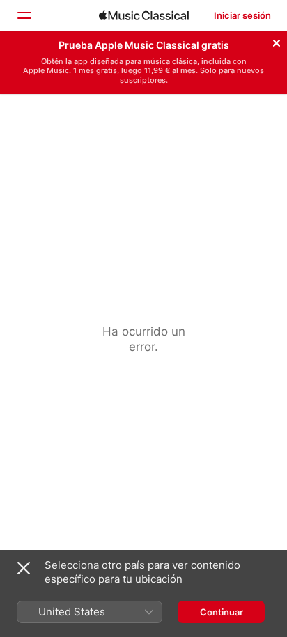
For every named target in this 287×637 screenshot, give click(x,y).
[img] (144, 15)
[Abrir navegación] (23, 15)
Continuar (221, 612)
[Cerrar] (276, 41)
